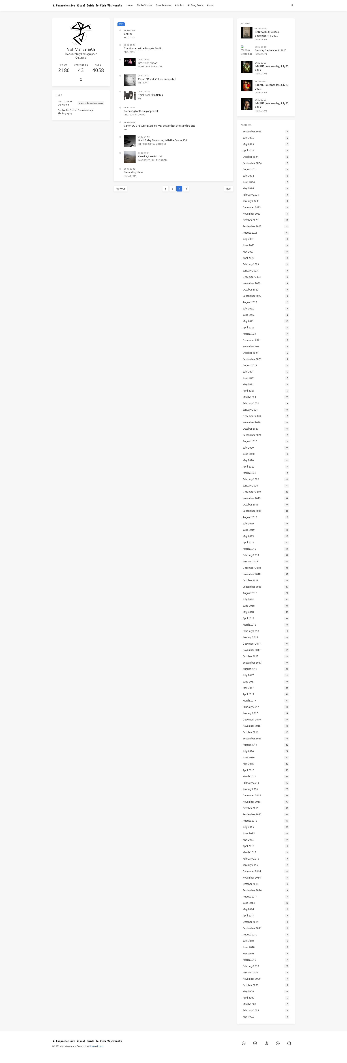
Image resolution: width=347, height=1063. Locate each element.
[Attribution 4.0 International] (255, 1043)
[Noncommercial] (266, 1043)
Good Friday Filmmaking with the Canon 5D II (162, 140)
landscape (144, 160)
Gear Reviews (163, 5)
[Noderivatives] (278, 1043)
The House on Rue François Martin (143, 48)
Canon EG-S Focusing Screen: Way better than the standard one (159, 125)
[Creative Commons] (243, 1043)
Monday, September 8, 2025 (270, 50)
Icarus (100, 1046)
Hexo (92, 1046)
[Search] (292, 5)
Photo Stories (144, 5)
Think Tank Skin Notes (150, 95)
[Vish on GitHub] (289, 1043)
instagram (261, 39)
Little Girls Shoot (147, 63)
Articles (179, 5)
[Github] (81, 80)
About (210, 5)
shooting (157, 66)
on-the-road (159, 160)
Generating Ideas (133, 172)
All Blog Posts (195, 5)
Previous (120, 188)
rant (146, 82)
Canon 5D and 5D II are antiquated (157, 79)
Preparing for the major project (141, 111)
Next (228, 188)
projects (129, 37)
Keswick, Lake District (150, 156)
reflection (130, 176)
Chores (128, 33)
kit (139, 82)
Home (130, 5)
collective (144, 66)
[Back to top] (243, 1055)
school (140, 114)
